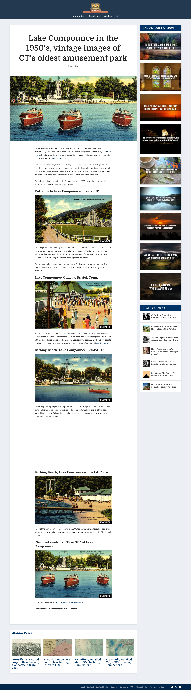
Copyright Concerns (119, 687)
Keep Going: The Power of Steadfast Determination (162, 374)
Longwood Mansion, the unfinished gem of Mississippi (164, 385)
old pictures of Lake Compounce (69, 602)
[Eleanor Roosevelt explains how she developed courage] (146, 363)
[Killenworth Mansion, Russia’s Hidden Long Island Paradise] (146, 328)
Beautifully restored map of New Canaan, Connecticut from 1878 (25, 663)
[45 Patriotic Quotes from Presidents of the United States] (146, 316)
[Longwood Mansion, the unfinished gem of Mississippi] (146, 386)
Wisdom (108, 16)
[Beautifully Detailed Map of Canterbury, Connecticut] (89, 647)
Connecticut (73, 66)
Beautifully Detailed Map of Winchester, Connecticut (119, 662)
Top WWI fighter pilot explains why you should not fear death (164, 339)
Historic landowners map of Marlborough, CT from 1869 (57, 662)
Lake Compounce (58, 158)
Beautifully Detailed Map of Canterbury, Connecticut (88, 662)
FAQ (132, 687)
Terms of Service (157, 687)
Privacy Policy (141, 687)
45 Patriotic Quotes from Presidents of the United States (164, 316)
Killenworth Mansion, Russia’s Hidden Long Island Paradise (164, 327)
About (82, 687)
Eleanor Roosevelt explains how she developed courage (163, 363)
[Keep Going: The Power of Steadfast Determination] (146, 374)
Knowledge (94, 16)
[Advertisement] (73, 444)
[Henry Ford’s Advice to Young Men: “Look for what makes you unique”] (146, 350)
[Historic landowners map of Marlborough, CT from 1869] (57, 647)
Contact (90, 687)
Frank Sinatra (102, 343)
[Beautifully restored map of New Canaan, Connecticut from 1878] (26, 647)
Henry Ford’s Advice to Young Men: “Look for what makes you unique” (164, 351)
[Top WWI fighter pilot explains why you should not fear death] (146, 339)
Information (78, 16)
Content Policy (102, 687)
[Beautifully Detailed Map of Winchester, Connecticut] (120, 647)
